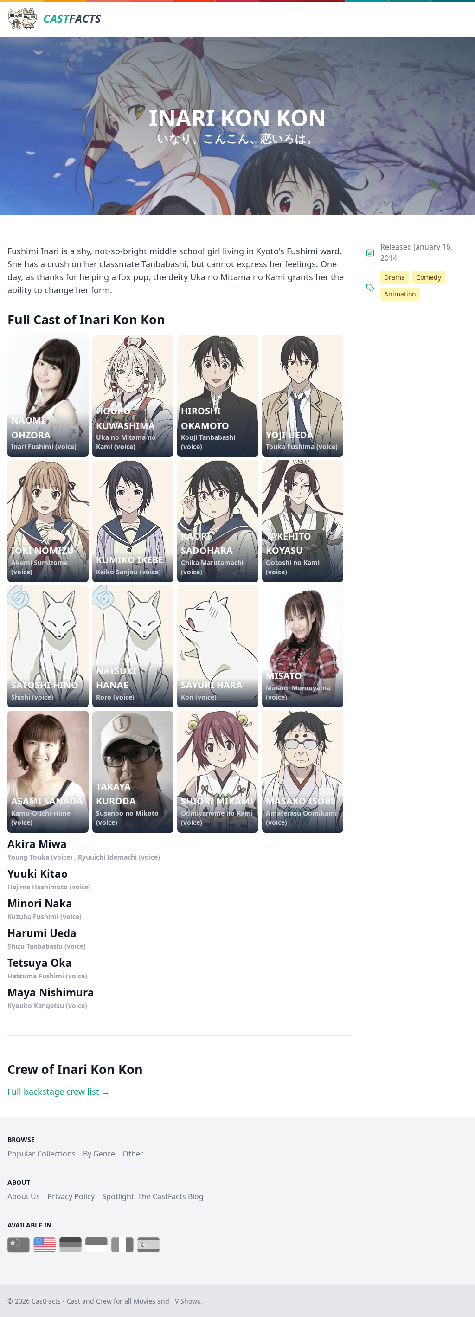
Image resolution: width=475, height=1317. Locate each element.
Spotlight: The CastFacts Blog (153, 1196)
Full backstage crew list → (58, 1091)
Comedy (428, 277)
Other (132, 1154)
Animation (400, 293)
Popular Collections (41, 1154)
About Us (23, 1196)
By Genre (99, 1154)
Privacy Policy (71, 1196)
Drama (394, 277)
